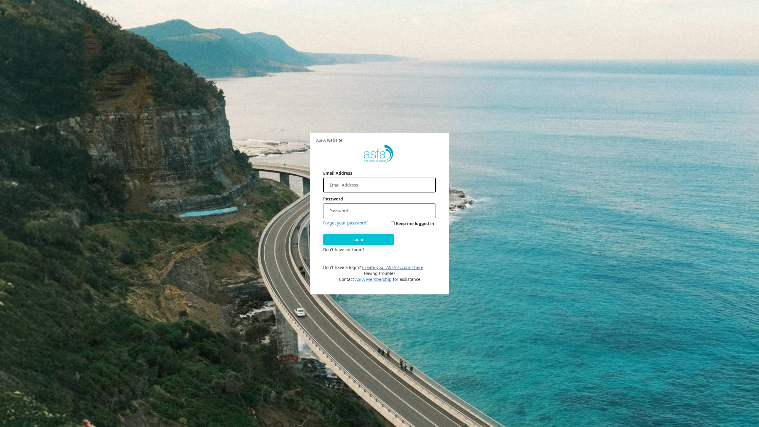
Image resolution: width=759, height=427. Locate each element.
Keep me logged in (415, 223)
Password (333, 199)
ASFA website (329, 140)
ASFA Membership (373, 279)
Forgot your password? (345, 223)
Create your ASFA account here (392, 267)
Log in (359, 239)
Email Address (337, 173)
